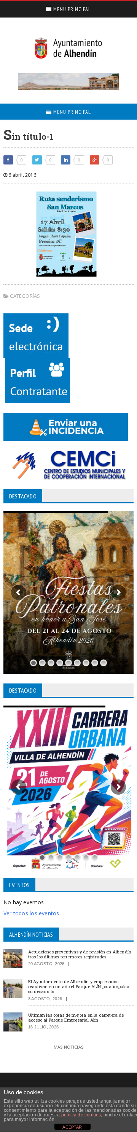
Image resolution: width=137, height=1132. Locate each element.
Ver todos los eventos (31, 913)
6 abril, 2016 (21, 175)
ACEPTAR (72, 1127)
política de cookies (81, 1115)
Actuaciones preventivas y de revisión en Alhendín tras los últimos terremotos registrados (79, 954)
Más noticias (68, 1047)
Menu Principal (71, 9)
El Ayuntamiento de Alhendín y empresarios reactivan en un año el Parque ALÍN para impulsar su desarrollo (79, 986)
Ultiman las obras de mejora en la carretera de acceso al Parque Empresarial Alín (76, 1017)
